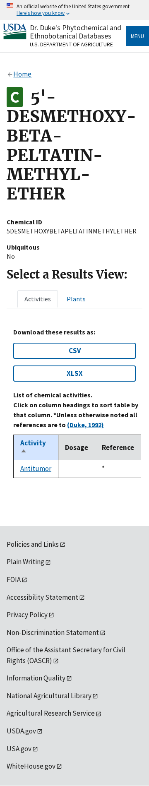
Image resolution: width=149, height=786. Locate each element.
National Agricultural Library (49, 695)
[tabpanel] (74, 403)
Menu (137, 36)
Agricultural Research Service (51, 713)
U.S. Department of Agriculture (71, 44)
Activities (37, 299)
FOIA (14, 579)
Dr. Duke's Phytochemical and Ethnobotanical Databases (75, 32)
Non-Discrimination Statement (53, 632)
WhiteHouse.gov (31, 766)
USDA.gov (21, 731)
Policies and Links (33, 544)
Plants (76, 299)
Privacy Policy (27, 614)
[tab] (38, 298)
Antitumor (35, 468)
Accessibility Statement (42, 597)
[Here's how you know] (74, 10)
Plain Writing (25, 561)
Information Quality (36, 678)
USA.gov (19, 748)
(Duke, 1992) (85, 425)
